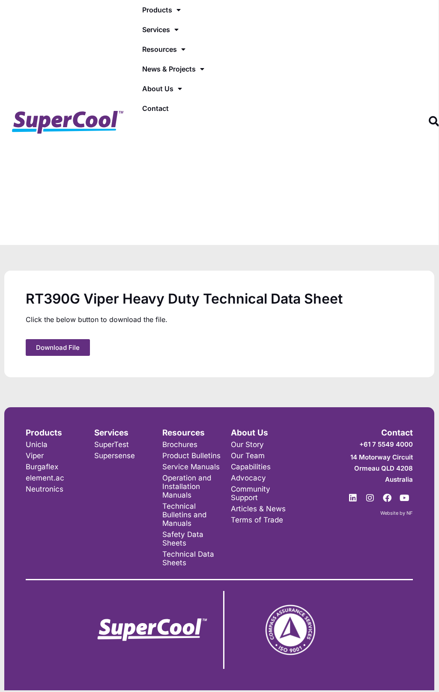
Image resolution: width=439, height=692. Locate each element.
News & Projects (169, 69)
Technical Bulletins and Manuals (184, 515)
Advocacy (248, 478)
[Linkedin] (352, 498)
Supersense (114, 455)
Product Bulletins (191, 455)
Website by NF (396, 513)
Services (156, 29)
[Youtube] (404, 498)
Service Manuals (191, 466)
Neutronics (44, 489)
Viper (35, 455)
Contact (155, 108)
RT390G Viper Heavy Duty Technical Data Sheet (184, 298)
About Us (157, 88)
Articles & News (258, 508)
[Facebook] (387, 498)
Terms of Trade (257, 520)
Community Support (250, 493)
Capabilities (251, 466)
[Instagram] (370, 498)
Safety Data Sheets (182, 538)
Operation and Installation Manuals (186, 486)
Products (157, 10)
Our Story (247, 444)
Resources (159, 49)
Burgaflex (42, 466)
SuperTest (111, 444)
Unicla (37, 444)
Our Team (248, 455)
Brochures (179, 444)
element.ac (45, 478)
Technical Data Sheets (188, 558)
